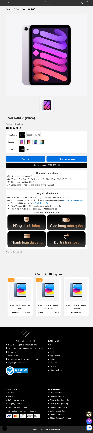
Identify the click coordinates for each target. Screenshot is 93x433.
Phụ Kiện (53, 363)
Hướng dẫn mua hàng (15, 400)
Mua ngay (25, 159)
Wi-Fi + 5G (30, 149)
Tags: (8, 252)
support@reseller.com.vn (18, 363)
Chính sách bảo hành (58, 393)
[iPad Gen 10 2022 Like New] (20, 290)
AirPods (53, 359)
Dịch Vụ (53, 366)
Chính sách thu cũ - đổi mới (60, 418)
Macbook (80, 200)
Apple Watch (55, 356)
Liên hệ (10, 396)
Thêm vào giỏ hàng (67, 159)
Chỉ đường (12, 352)
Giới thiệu (11, 393)
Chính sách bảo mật (58, 414)
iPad (73, 200)
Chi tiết (65, 197)
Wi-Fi (22, 149)
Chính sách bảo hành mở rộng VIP (20, 407)
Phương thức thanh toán (59, 400)
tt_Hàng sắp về (16, 252)
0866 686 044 (54, 165)
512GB (37, 135)
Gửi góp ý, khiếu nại (15, 404)
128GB (22, 135)
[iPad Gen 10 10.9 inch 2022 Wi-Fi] (48, 290)
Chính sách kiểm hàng (58, 407)
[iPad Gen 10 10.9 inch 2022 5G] (76, 290)
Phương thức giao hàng (59, 404)
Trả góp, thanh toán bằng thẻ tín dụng (21, 411)
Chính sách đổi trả (57, 396)
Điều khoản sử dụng (58, 411)
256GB (29, 135)
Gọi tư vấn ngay (46, 165)
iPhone (66, 200)
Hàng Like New (56, 370)
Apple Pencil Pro (42, 203)
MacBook (53, 352)
